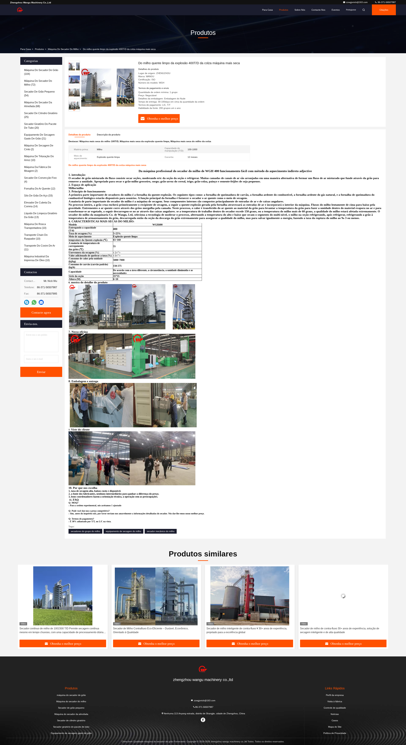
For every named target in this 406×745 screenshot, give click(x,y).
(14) (37, 204)
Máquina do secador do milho (63, 49)
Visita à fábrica (334, 701)
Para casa (267, 10)
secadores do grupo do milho (85, 531)
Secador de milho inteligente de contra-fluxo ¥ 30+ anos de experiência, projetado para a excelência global (153, 630)
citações (384, 10)
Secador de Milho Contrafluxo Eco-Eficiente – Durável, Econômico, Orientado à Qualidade (57, 630)
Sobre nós (300, 10)
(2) (38, 147)
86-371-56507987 (386, 2)
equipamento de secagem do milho (123, 531)
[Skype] (27, 302)
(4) (40, 180)
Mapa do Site (334, 727)
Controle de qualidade (335, 707)
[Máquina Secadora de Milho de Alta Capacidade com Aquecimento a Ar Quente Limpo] (343, 595)
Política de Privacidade (334, 733)
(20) (40, 126)
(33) (38, 195)
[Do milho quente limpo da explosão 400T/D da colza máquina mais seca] (107, 87)
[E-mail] (41, 302)
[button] (74, 110)
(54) (39, 93)
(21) (39, 136)
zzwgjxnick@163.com (357, 2)
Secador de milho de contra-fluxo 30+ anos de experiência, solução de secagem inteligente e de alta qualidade (246, 630)
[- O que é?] (34, 302)
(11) (39, 247)
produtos (39, 49)
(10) (39, 158)
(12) (39, 188)
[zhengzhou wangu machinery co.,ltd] (20, 10)
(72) (38, 83)
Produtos (283, 10)
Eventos (336, 10)
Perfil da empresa (335, 695)
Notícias (335, 714)
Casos (335, 720)
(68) (38, 104)
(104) (41, 72)
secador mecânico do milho (160, 531)
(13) (40, 215)
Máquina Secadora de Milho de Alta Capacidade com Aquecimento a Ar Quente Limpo (340, 630)
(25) (40, 115)
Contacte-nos (318, 10)
